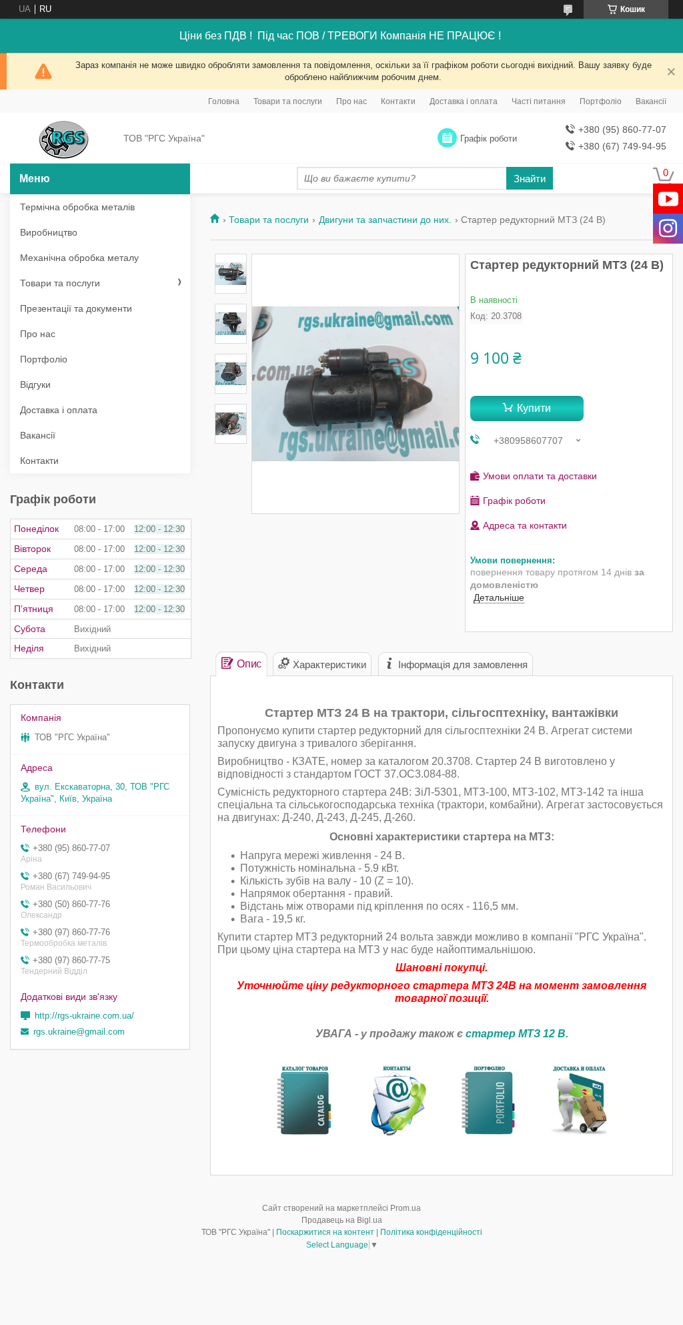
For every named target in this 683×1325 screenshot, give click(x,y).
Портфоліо (601, 101)
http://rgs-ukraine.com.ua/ (84, 1016)
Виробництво (48, 232)
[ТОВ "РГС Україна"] (64, 138)
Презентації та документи (76, 308)
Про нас (351, 101)
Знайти (530, 178)
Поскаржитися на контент (325, 1232)
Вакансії (651, 101)
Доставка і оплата (464, 101)
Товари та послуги (287, 101)
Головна (223, 101)
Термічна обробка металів (77, 207)
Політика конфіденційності (431, 1232)
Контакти (398, 101)
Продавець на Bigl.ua (341, 1220)
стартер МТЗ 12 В (516, 1033)
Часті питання (539, 101)
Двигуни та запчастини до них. (385, 219)
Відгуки (35, 384)
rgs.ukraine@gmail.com (79, 1032)
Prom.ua (405, 1208)
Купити (534, 408)
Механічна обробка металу (79, 257)
